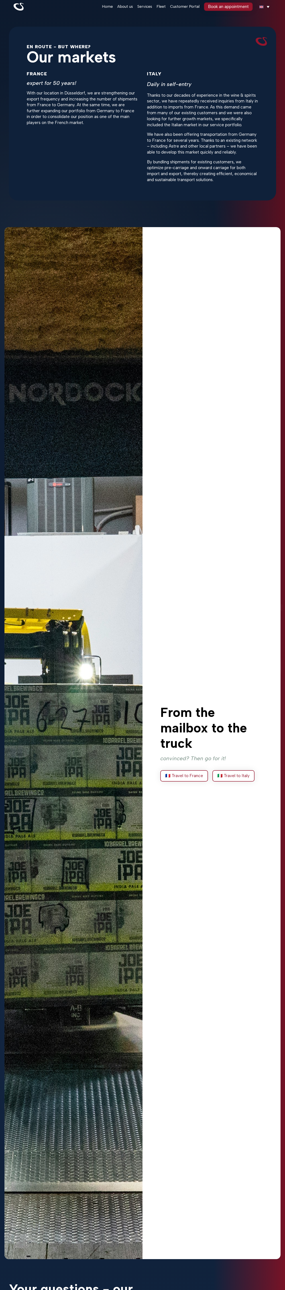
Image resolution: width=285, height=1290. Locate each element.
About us (125, 6)
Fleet (161, 6)
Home (107, 6)
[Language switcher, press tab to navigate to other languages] (264, 7)
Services (144, 6)
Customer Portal (185, 6)
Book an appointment (228, 6)
